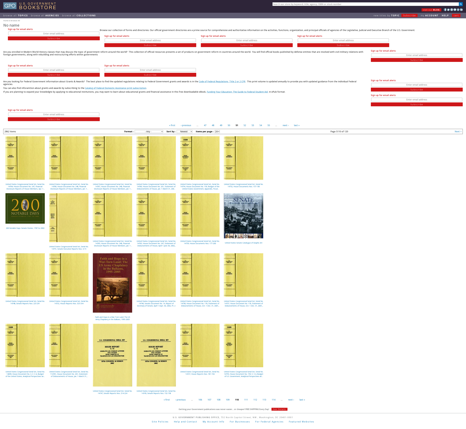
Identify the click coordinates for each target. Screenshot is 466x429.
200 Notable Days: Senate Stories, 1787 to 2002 (25, 228)
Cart (456, 15)
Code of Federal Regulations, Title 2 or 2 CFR (222, 81)
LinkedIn (461, 9)
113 (264, 399)
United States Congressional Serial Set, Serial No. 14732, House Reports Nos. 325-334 (68, 302)
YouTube (455, 9)
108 (218, 399)
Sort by (170, 131)
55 (268, 125)
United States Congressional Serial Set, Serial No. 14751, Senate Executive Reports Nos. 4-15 (68, 247)
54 (260, 125)
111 (246, 399)
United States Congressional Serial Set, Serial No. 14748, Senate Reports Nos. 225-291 (25, 302)
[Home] (30, 8)
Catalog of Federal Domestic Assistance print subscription (115, 88)
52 (245, 125)
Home (6, 20)
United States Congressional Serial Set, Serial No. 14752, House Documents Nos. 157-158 (243, 185)
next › (285, 125)
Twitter (448, 9)
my (430, 15)
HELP (445, 15)
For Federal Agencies (269, 421)
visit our (431, 9)
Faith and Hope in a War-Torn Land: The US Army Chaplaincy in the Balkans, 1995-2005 (112, 318)
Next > (458, 131)
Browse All (15, 15)
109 (227, 399)
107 (209, 399)
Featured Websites (301, 421)
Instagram (451, 9)
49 (221, 125)
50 (229, 125)
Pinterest (458, 9)
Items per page (204, 131)
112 (255, 399)
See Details (279, 409)
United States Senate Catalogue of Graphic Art (243, 243)
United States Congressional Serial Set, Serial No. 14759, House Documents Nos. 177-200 (200, 242)
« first (172, 125)
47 (205, 125)
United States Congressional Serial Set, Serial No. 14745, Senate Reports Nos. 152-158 (156, 392)
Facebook (445, 9)
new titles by (395, 15)
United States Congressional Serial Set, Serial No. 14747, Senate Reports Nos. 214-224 (112, 392)
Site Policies (160, 421)
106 (200, 399)
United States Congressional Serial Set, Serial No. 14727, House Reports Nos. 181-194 (200, 373)
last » (297, 125)
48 (213, 125)
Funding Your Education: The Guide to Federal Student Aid (237, 91)
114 (273, 399)
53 (253, 125)
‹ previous (186, 125)
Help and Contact (185, 421)
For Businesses (240, 421)
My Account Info (214, 421)
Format (128, 131)
